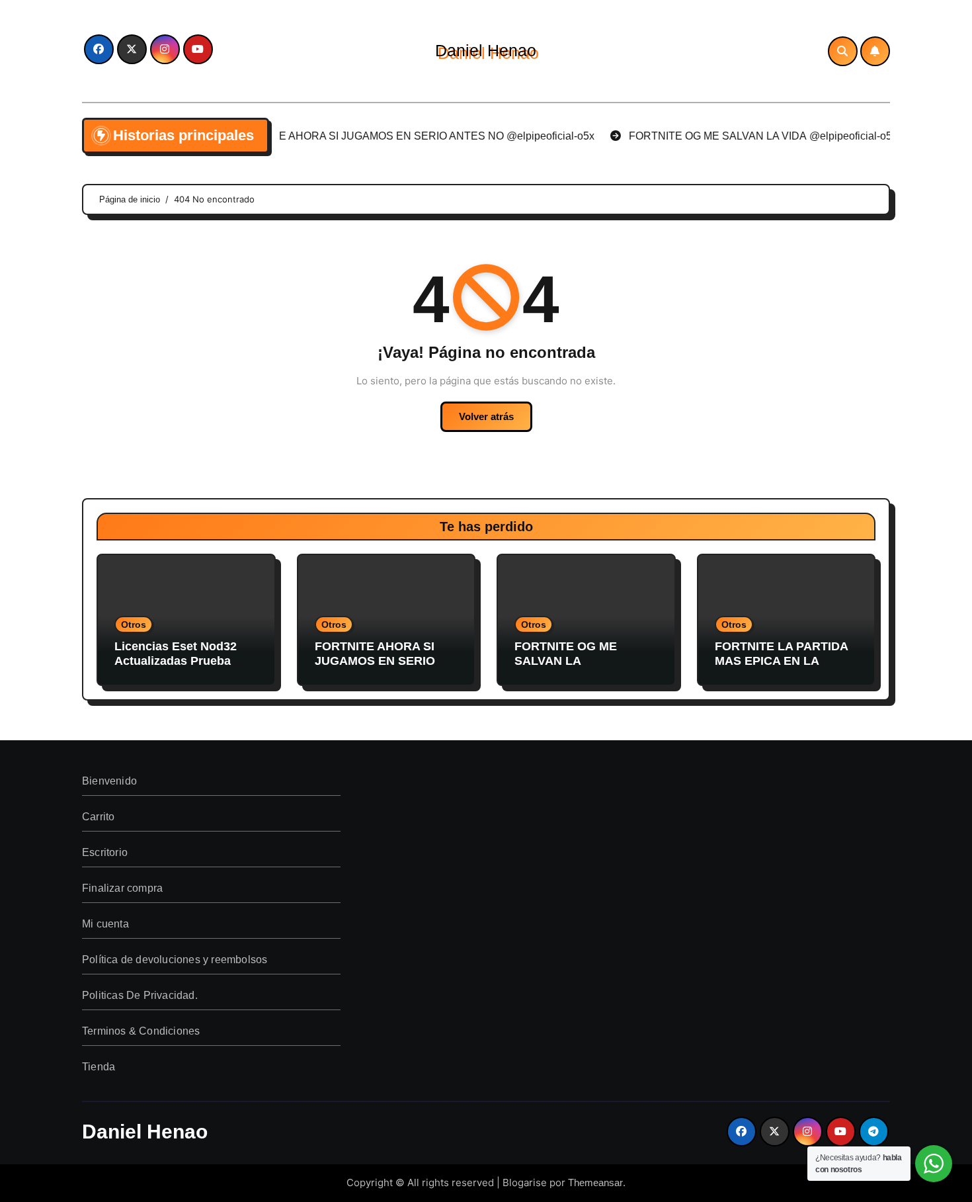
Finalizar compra (122, 888)
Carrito (98, 816)
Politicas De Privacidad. (140, 995)
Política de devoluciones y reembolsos (174, 959)
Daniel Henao (485, 50)
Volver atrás (486, 416)
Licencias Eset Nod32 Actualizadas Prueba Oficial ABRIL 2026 (175, 660)
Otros (133, 624)
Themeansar (595, 1182)
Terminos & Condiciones (141, 1031)
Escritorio (105, 852)
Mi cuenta (105, 923)
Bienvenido (109, 781)
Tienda (98, 1066)
